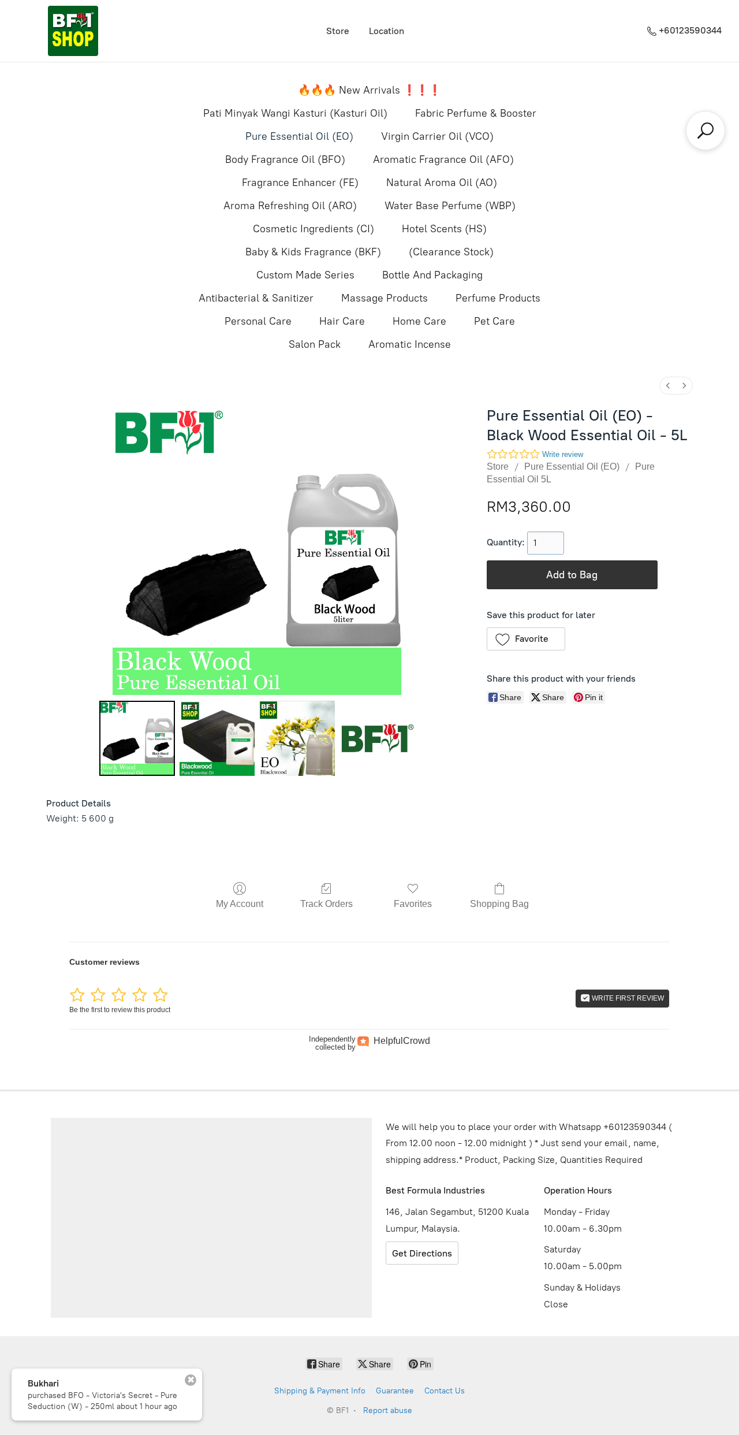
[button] (526, 638)
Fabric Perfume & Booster (475, 113)
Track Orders (326, 904)
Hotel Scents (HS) (444, 228)
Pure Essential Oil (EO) (299, 136)
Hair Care (342, 321)
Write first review (627, 998)
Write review (562, 454)
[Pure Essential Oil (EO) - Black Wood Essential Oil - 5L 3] (377, 738)
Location (386, 30)
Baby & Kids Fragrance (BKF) (313, 252)
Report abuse (387, 1410)
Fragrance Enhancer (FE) (300, 182)
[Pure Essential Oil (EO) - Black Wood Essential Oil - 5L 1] (217, 738)
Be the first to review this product (119, 1010)
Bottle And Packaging (432, 275)
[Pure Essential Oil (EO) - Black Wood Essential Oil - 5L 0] (136, 738)
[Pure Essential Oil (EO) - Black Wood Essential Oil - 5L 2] (296, 738)
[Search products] (705, 130)
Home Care (419, 321)
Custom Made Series (305, 275)
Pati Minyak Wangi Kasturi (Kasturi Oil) (295, 113)
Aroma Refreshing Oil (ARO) (290, 205)
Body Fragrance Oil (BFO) (285, 159)
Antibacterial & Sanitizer (256, 298)
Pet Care (494, 321)
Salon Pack (315, 344)
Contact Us (444, 1391)
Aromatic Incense (409, 344)
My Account (239, 904)
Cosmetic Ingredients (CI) (313, 228)
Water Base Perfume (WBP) (450, 205)
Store (337, 30)
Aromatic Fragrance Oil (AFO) (443, 159)
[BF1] (73, 31)
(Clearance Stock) (451, 252)
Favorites (413, 904)
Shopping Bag (499, 904)
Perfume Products (498, 298)
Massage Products (384, 298)
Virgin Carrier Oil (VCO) (437, 136)
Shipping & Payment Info (319, 1391)
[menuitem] (668, 385)
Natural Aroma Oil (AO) (441, 182)
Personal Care (258, 321)
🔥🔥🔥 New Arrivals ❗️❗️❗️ (369, 90)
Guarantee (395, 1391)
